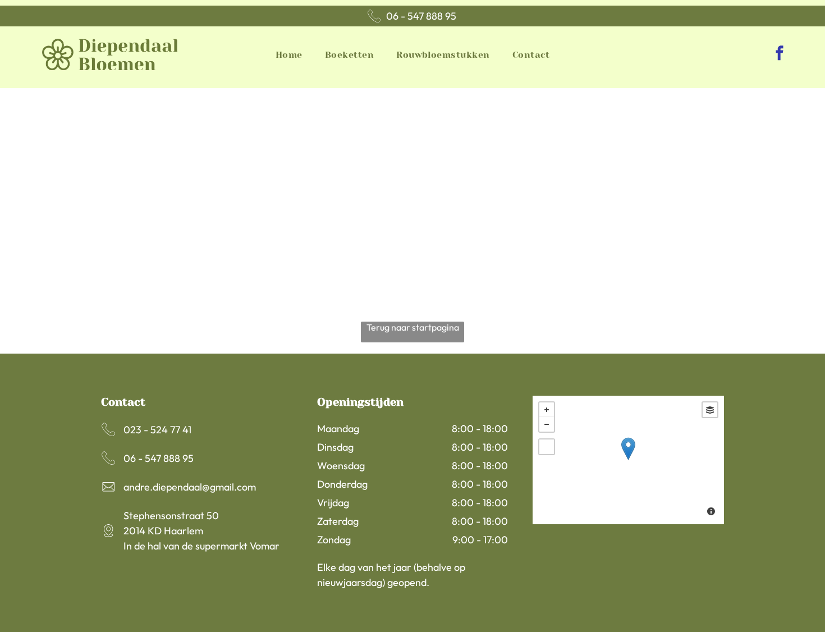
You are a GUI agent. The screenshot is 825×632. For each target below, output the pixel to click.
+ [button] (546, 409)
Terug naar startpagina (412, 327)
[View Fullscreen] (546, 446)
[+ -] (628, 460)
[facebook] (779, 54)
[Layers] (710, 409)
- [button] (546, 424)
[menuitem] (289, 54)
